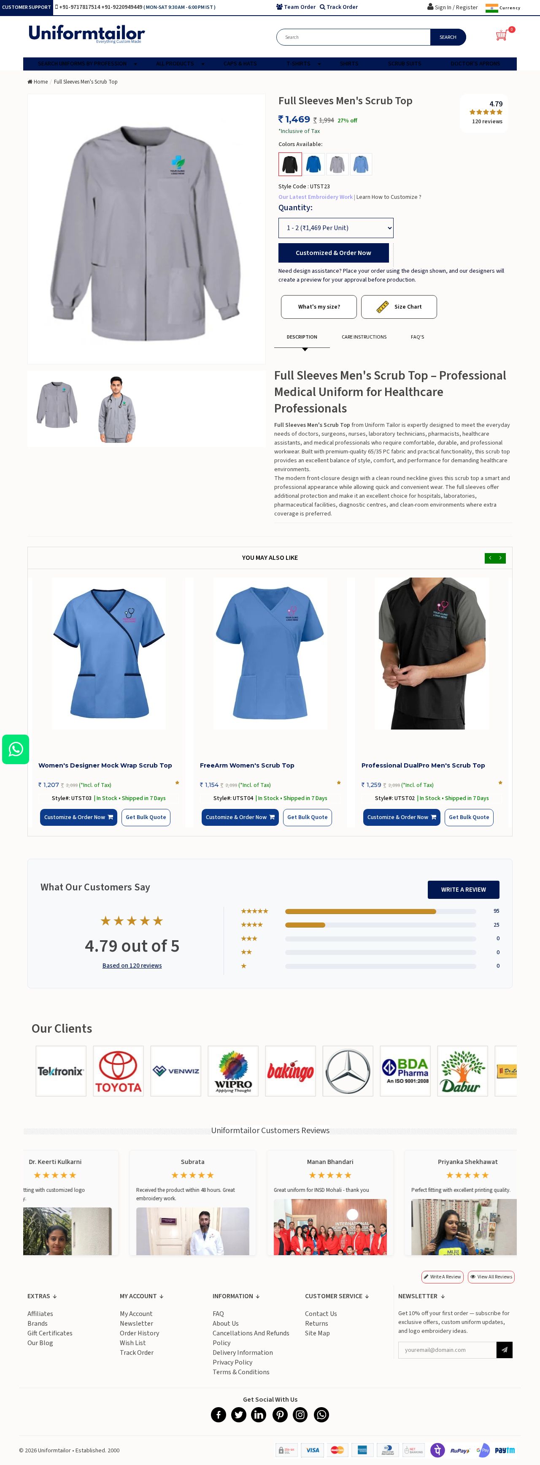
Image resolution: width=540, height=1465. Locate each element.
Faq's (417, 337)
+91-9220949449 (122, 7)
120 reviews (487, 121)
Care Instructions (364, 337)
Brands (37, 1330)
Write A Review (463, 896)
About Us (226, 1330)
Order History (139, 1339)
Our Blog (40, 1349)
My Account (136, 1320)
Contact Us (321, 1320)
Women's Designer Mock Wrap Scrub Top (105, 765)
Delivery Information (243, 1359)
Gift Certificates (50, 1339)
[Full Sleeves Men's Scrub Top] (57, 404)
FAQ (218, 1320)
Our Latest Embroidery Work (316, 197)
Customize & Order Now (77, 824)
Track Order (137, 1359)
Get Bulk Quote (131, 823)
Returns (316, 1330)
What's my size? (319, 307)
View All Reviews (495, 1283)
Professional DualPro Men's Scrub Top (423, 765)
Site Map (317, 1339)
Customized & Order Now (333, 253)
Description (302, 337)
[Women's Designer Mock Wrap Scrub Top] (108, 654)
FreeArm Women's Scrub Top (247, 765)
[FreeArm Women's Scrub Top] (270, 654)
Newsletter (136, 1330)
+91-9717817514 (80, 7)
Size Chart (407, 307)
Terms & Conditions (241, 1378)
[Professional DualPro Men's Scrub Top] (431, 654)
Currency (509, 8)
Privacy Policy (232, 1368)
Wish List (133, 1349)
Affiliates (40, 1320)
